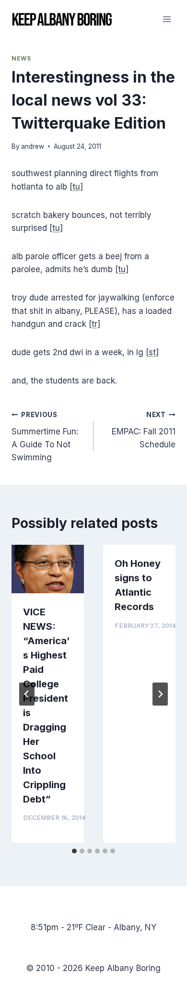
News (21, 58)
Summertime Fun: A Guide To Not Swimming (45, 436)
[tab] (74, 851)
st (152, 352)
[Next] (160, 694)
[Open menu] (166, 19)
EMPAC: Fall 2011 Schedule (143, 430)
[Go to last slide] (27, 694)
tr (94, 324)
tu (76, 187)
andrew (32, 146)
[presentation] (48, 569)
